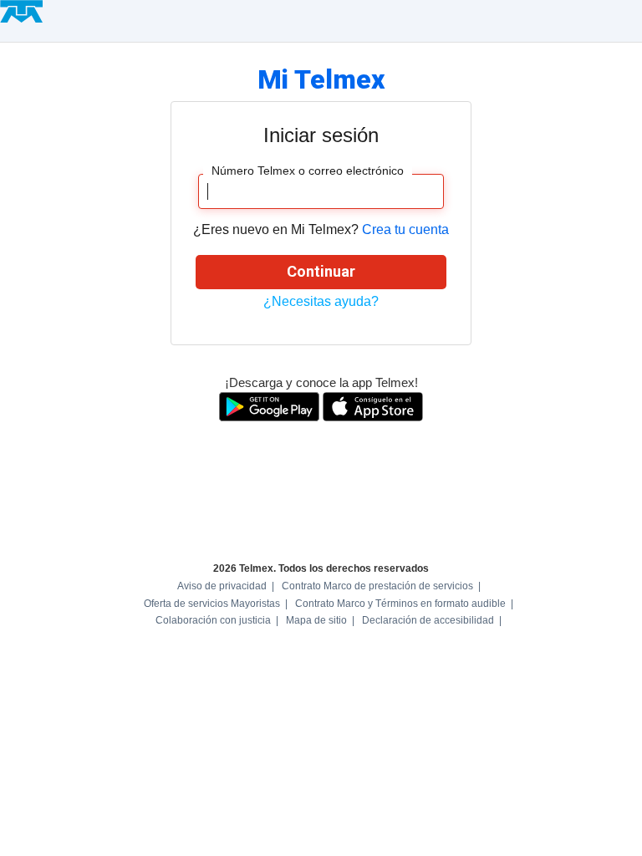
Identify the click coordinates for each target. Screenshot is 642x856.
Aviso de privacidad (222, 586)
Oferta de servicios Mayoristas (212, 603)
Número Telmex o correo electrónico (307, 170)
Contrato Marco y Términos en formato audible (400, 603)
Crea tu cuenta (405, 229)
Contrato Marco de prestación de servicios (377, 586)
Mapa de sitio (316, 620)
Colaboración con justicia (213, 620)
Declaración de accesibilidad (428, 620)
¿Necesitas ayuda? (321, 301)
